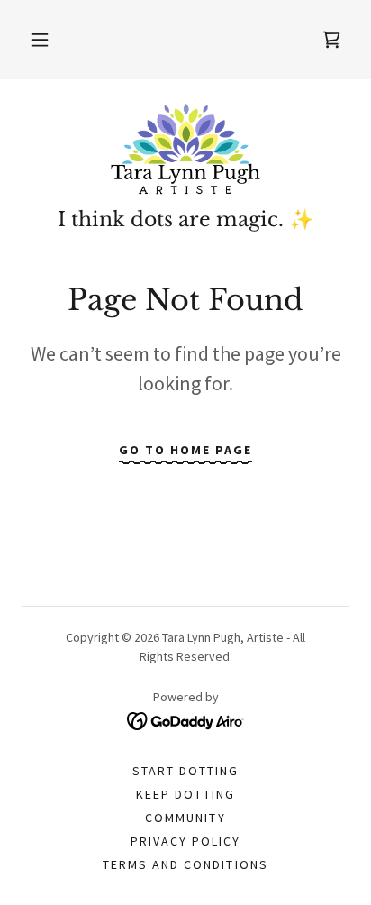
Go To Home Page (185, 450)
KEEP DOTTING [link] (185, 794)
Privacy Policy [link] (185, 841)
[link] (185, 150)
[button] (40, 40)
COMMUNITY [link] (185, 817)
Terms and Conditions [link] (185, 864)
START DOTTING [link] (185, 771)
